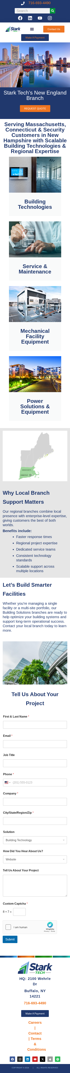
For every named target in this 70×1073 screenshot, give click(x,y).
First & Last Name (16, 716)
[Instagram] (49, 17)
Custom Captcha (15, 903)
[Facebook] (20, 17)
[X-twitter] (42, 1059)
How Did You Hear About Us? (23, 851)
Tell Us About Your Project (21, 870)
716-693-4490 (39, 3)
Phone (8, 774)
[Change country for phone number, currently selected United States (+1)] (7, 782)
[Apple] (50, 1059)
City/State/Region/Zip (18, 812)
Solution (9, 831)
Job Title (9, 755)
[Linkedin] (30, 17)
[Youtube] (40, 17)
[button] (32, 29)
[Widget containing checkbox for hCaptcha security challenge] (30, 927)
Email (7, 735)
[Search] (52, 10)
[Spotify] (57, 1059)
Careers (35, 1022)
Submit (10, 939)
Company (10, 793)
